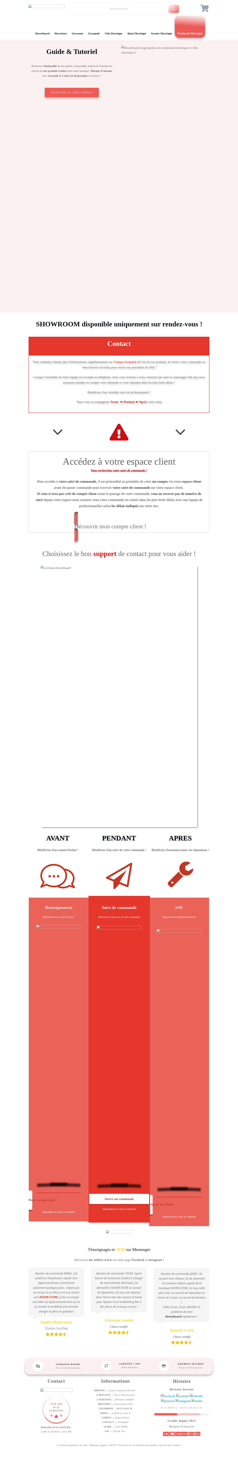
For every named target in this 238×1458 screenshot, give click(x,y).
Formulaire (115, 1422)
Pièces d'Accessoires (116, 1395)
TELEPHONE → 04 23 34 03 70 (115, 1408)
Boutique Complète (115, 1399)
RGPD (113, 1445)
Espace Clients (115, 1417)
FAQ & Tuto (115, 1431)
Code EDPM (116, 1427)
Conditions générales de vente (73, 1445)
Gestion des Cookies (170, 1445)
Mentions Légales (98, 1445)
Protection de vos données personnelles (137, 1445)
